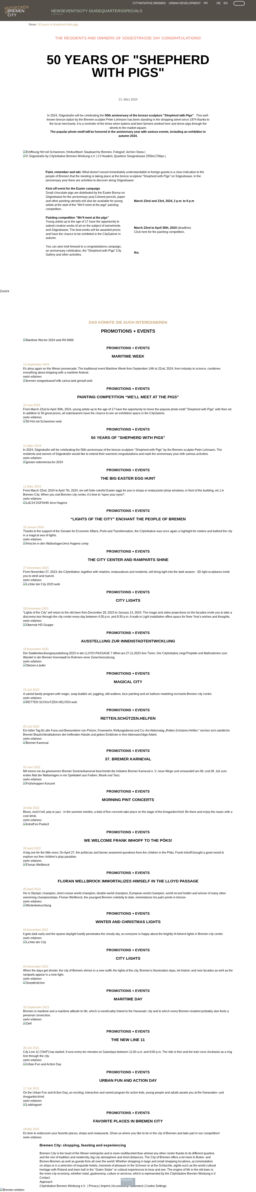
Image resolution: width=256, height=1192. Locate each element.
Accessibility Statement (127, 1185)
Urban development (185, 3)
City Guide (90, 11)
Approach (46, 1181)
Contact (45, 1177)
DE (219, 3)
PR (206, 3)
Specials (132, 11)
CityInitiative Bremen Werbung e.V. (63, 1185)
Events (71, 11)
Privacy (94, 1185)
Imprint (105, 1185)
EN (226, 3)
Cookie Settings (155, 1185)
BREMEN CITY (15, 11)
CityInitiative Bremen (149, 3)
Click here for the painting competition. (159, 231)
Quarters (112, 11)
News (57, 11)
